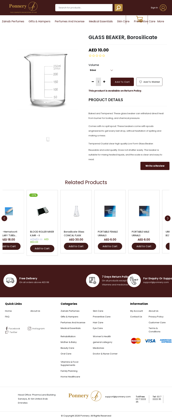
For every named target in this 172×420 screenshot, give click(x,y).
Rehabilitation (68, 336)
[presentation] (4, 218)
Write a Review (154, 165)
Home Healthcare (70, 376)
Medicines (98, 348)
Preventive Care (144, 21)
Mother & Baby (69, 342)
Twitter (13, 332)
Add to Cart (18, 248)
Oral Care (66, 353)
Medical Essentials (101, 21)
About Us (35, 311)
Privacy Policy (156, 316)
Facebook (14, 328)
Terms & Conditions (154, 330)
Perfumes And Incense (69, 21)
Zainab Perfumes (13, 21)
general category (102, 342)
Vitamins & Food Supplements (69, 363)
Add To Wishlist (151, 81)
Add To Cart (122, 81)
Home (8, 311)
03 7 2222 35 (141, 400)
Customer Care (157, 322)
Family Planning (69, 371)
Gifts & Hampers (39, 21)
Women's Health (102, 336)
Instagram (38, 328)
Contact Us (136, 316)
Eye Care (98, 328)
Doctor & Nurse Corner (105, 353)
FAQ (7, 316)
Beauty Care (67, 348)
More (160, 21)
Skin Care (123, 21)
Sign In (154, 7)
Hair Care (98, 322)
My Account (136, 311)
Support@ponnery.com (118, 396)
